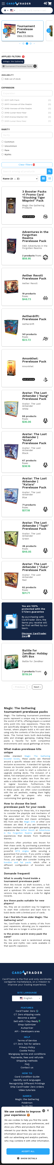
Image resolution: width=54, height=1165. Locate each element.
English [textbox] (27, 998)
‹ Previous (19, 686)
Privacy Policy (27, 1047)
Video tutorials (27, 1090)
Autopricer (27, 1027)
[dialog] (27, 1135)
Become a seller (27, 1017)
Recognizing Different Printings (27, 1083)
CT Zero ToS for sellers (27, 1043)
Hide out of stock (13, 79)
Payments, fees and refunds (27, 1057)
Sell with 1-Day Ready (26, 1021)
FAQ (27, 1064)
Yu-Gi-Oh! (27, 1106)
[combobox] (27, 998)
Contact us (27, 1067)
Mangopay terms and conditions (27, 1053)
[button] (5, 30)
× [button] (48, 1110)
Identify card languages (27, 1080)
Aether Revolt (27, 830)
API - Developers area (27, 1031)
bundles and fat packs (17, 862)
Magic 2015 (29, 821)
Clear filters (26, 164)
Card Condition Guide (27, 1076)
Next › (37, 686)
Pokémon (27, 1102)
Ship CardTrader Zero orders (27, 1086)
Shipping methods (27, 1060)
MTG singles (22, 851)
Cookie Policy (27, 1050)
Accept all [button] (28, 1151)
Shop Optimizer (27, 1024)
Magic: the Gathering (27, 1099)
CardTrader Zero (25, 1011)
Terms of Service (27, 1040)
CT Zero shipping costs (27, 1014)
